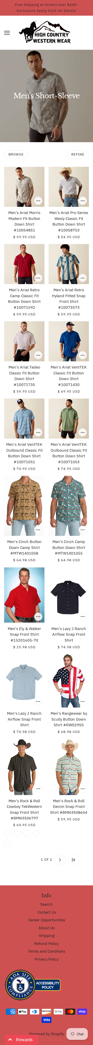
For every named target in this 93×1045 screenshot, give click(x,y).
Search (46, 904)
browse (16, 154)
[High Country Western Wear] (47, 32)
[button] (7, 33)
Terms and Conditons (46, 951)
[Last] (73, 860)
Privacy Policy (47, 959)
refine (77, 154)
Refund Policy (46, 943)
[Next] (60, 860)
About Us (46, 927)
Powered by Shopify (46, 1033)
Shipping (47, 935)
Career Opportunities (46, 919)
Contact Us (46, 912)
